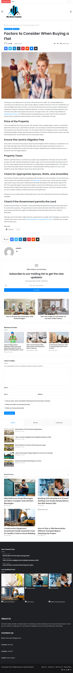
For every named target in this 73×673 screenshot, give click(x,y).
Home (7, 25)
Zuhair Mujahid (11, 658)
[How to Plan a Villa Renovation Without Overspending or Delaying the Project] (53, 517)
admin (9, 43)
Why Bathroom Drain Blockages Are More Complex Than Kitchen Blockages (18, 501)
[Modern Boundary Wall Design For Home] (9, 463)
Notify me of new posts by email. (15, 408)
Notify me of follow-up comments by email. (18, 404)
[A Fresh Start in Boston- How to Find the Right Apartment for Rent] (59, 337)
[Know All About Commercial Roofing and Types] (9, 447)
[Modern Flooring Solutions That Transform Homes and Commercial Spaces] (60, 607)
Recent (35, 422)
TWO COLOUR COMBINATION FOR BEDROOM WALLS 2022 (33, 437)
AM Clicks (10, 644)
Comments (59, 422)
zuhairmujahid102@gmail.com (13, 638)
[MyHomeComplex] (14, 11)
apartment (36, 180)
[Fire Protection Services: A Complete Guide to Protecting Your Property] (60, 593)
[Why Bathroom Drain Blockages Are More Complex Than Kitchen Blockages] (19, 487)
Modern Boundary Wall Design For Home (28, 461)
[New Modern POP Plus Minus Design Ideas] (9, 431)
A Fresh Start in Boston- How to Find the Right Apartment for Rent (58, 346)
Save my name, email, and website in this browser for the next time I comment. (28, 401)
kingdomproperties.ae (11, 114)
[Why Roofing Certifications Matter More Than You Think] (12, 607)
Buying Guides (8, 29)
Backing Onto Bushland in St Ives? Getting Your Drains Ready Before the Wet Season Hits (36, 1)
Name (6, 387)
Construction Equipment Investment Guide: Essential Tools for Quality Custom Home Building (19, 531)
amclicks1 (10, 651)
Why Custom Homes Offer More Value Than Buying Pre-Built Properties (36, 346)
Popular (12, 422)
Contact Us (51, 667)
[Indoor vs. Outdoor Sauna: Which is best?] (36, 607)
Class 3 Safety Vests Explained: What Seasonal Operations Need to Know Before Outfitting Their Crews (13, 347)
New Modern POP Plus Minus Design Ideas (28, 429)
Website (40, 394)
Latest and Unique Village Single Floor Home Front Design (34, 453)
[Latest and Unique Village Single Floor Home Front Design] (9, 455)
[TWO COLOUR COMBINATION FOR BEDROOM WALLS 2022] (9, 439)
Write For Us (59, 667)
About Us (44, 667)
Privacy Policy (67, 667)
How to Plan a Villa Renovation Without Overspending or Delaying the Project (51, 531)
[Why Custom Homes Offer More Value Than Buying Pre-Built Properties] (36, 337)
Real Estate (13, 25)
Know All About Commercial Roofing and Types (30, 445)
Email (6, 394)
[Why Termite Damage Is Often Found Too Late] (12, 580)
